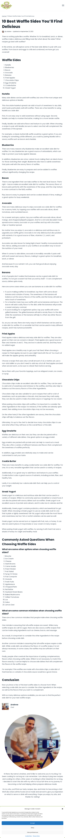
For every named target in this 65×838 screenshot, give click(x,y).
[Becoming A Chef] (6, 5)
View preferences (32, 832)
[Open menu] (63, 5)
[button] (62, 809)
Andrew (9, 31)
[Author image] (3, 32)
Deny (32, 828)
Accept (32, 823)
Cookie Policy (28, 836)
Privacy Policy (36, 836)
